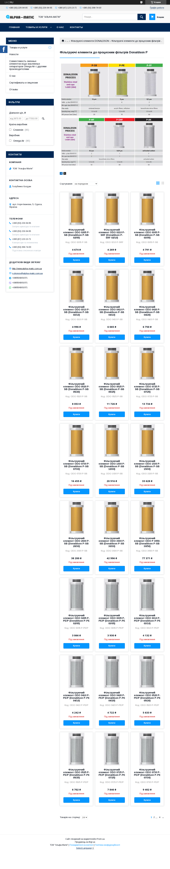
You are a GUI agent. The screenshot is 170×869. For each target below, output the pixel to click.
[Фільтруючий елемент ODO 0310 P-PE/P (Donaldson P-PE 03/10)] (147, 594)
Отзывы (13, 89)
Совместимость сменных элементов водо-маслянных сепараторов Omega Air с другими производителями (27, 65)
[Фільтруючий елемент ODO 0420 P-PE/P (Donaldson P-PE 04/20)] (111, 671)
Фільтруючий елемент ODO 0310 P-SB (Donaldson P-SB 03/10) (76, 311)
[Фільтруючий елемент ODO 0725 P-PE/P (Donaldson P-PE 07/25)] (111, 748)
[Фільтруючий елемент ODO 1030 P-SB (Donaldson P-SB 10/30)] (111, 440)
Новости (13, 54)
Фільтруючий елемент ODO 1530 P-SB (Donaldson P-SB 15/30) (147, 465)
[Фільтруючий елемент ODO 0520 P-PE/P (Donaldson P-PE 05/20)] (147, 671)
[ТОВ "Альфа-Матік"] (20, 17)
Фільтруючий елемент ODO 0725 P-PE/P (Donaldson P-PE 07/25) (112, 773)
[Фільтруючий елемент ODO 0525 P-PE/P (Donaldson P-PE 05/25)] (76, 748)
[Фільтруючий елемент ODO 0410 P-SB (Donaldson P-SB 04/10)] (111, 286)
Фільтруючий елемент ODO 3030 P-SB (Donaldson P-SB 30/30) (112, 542)
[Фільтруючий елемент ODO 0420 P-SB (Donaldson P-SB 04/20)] (147, 286)
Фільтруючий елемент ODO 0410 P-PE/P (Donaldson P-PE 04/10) (76, 696)
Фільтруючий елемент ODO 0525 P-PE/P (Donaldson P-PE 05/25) (76, 773)
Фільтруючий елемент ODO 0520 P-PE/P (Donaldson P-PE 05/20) (147, 696)
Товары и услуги (36, 27)
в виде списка (162, 184)
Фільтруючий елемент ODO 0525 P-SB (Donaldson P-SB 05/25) (112, 388)
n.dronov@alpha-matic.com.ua (27, 273)
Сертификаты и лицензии (23, 82)
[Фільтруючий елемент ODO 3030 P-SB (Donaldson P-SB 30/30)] (111, 517)
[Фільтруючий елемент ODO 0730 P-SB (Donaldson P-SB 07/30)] (76, 440)
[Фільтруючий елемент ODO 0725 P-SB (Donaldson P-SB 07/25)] (147, 363)
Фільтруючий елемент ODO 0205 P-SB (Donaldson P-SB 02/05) (76, 233)
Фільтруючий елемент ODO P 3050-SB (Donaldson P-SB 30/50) (147, 542)
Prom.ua (101, 839)
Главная (14, 27)
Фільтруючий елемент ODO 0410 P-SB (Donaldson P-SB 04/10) (112, 311)
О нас (60, 27)
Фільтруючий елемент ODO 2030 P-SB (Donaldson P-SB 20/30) (76, 542)
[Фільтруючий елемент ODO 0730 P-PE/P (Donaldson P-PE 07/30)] (147, 748)
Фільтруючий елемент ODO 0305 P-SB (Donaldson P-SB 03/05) (147, 233)
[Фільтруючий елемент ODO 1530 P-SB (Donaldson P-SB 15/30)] (147, 440)
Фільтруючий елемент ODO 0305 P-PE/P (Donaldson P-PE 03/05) (112, 619)
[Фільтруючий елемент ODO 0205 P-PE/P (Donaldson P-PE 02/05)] (76, 594)
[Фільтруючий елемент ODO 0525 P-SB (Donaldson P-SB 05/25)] (111, 363)
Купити (76, 260)
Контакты (76, 27)
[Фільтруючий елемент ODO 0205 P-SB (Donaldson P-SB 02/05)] (76, 208)
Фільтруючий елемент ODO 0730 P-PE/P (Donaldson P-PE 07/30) (147, 773)
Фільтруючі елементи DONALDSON (90, 41)
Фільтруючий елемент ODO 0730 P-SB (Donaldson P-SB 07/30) (76, 465)
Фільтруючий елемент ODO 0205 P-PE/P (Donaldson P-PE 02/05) (76, 619)
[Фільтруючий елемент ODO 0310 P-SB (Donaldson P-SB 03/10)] (76, 286)
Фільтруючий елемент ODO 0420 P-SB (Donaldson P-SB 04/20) (147, 311)
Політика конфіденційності (107, 845)
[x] (64, 174)
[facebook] (61, 174)
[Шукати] (141, 17)
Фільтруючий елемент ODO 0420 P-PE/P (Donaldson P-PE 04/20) (112, 696)
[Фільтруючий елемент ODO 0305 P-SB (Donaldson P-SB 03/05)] (147, 208)
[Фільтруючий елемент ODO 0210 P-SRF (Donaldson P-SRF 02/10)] (111, 208)
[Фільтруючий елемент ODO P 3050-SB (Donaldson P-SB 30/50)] (147, 517)
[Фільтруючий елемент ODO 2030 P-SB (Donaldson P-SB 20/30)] (76, 517)
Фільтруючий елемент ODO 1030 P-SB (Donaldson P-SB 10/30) (112, 465)
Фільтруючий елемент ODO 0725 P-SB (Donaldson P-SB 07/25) (147, 388)
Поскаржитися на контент (81, 845)
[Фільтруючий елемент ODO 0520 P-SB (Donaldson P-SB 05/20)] (76, 363)
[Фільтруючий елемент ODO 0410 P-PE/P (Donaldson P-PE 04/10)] (76, 671)
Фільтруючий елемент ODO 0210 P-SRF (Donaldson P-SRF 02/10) (112, 233)
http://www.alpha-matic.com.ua (27, 268)
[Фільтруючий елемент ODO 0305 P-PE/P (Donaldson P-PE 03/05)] (111, 594)
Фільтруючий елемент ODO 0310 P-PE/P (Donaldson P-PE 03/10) (147, 619)
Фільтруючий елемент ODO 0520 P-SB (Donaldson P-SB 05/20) (76, 388)
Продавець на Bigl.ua (85, 842)
